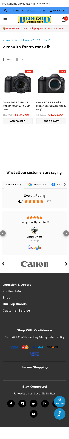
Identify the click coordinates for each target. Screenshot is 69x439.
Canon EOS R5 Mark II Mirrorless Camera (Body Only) (51, 106)
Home (6, 40)
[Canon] (34, 263)
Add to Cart (17, 121)
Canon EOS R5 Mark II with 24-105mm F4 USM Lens (16, 106)
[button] (3, 233)
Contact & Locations (29, 10)
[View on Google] (34, 230)
